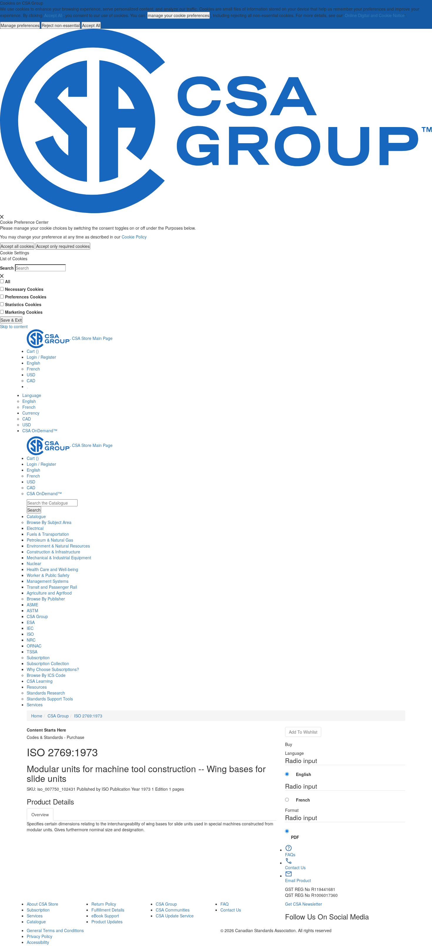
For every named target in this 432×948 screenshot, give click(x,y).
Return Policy (103, 904)
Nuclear (34, 563)
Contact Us (230, 910)
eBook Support (105, 916)
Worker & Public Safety (48, 575)
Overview (40, 814)
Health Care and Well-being (52, 569)
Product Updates (107, 921)
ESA (31, 622)
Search (7, 268)
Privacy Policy (39, 936)
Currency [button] (30, 413)
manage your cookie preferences (178, 15)
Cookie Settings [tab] (14, 253)
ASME (32, 604)
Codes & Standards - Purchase (55, 737)
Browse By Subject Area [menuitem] (49, 522)
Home (36, 716)
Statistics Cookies (23, 304)
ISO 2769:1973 (88, 716)
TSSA (32, 652)
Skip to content (14, 326)
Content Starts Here (46, 730)
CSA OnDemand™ (39, 430)
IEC (30, 628)
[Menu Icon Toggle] (27, 388)
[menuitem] (216, 528)
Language (294, 753)
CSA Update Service (175, 916)
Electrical (35, 528)
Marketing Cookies (24, 312)
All (7, 281)
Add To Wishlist (303, 732)
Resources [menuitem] (37, 687)
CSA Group (37, 616)
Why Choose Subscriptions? (53, 669)
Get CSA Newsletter (303, 904)
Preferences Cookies (25, 297)
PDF (295, 837)
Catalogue (36, 921)
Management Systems (47, 581)
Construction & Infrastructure (53, 552)
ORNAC (34, 646)
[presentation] (2, 216)
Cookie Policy (134, 237)
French (33, 369)
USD (31, 375)
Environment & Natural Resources (58, 546)
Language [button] (31, 395)
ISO (30, 634)
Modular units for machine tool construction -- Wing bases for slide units (146, 773)
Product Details (50, 801)
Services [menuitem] (35, 704)
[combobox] (52, 502)
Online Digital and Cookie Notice (375, 15)
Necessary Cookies (24, 289)
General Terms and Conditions (55, 930)
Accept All (53, 15)
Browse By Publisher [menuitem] (46, 599)
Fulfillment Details (107, 910)
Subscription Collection (48, 663)
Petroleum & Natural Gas (50, 540)
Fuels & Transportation (48, 534)
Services (35, 916)
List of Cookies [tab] (13, 258)
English (29, 401)
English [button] (33, 363)
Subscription (38, 910)
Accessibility (38, 942)
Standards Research (46, 693)
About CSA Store (42, 904)
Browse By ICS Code (46, 675)
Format (292, 810)
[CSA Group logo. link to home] (216, 120)
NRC (31, 640)
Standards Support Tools (50, 699)
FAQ (224, 904)
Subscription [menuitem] (38, 657)
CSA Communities (173, 910)
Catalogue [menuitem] (36, 516)
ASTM (32, 610)
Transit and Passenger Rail (52, 587)
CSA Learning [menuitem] (40, 681)
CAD (31, 380)
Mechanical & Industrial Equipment (59, 557)
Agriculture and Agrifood (49, 593)
